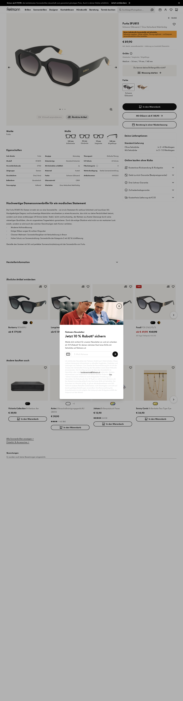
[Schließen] (119, 306)
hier (110, 374)
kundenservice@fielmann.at (90, 372)
